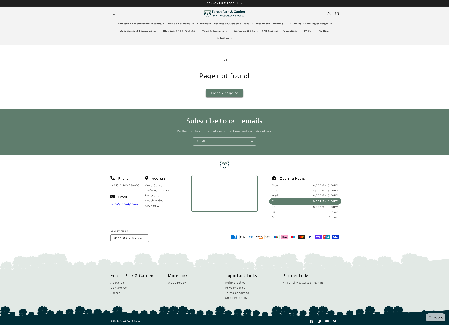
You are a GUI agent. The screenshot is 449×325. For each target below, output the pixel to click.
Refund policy (235, 282)
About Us (117, 282)
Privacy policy (235, 287)
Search (115, 292)
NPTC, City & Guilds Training (303, 282)
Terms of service (237, 292)
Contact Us (118, 287)
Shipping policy (236, 297)
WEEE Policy (177, 282)
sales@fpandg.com (124, 204)
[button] (114, 14)
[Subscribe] (252, 141)
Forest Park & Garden (130, 321)
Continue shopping (224, 93)
